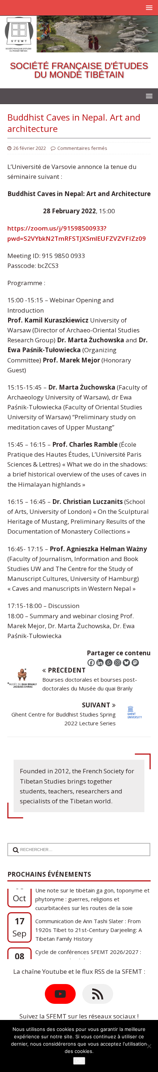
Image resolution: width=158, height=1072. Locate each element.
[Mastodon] (135, 662)
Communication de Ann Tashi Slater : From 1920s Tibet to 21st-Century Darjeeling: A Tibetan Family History (88, 910)
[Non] (148, 1046)
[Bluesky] (126, 662)
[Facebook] (91, 662)
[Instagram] (117, 662)
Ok (79, 1061)
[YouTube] (60, 994)
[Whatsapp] (108, 662)
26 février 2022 (29, 148)
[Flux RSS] (97, 994)
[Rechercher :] (75, 845)
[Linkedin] (100, 662)
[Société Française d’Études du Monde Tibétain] (79, 47)
